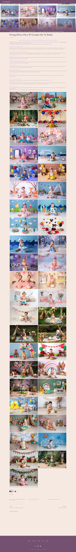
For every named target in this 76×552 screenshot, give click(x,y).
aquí (24, 89)
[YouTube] (38, 546)
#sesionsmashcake (12, 503)
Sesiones (29, 540)
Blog (43, 1)
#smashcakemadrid (21, 503)
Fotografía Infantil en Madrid (63, 507)
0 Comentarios (11, 37)
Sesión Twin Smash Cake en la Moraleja (33, 499)
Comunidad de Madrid (63, 42)
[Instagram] (35, 546)
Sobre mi (39, 1)
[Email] (40, 546)
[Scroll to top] (74, 549)
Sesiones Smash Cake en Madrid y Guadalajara (53, 499)
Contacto (47, 1)
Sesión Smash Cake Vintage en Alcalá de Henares (16, 507)
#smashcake (16, 503)
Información (34, 1)
